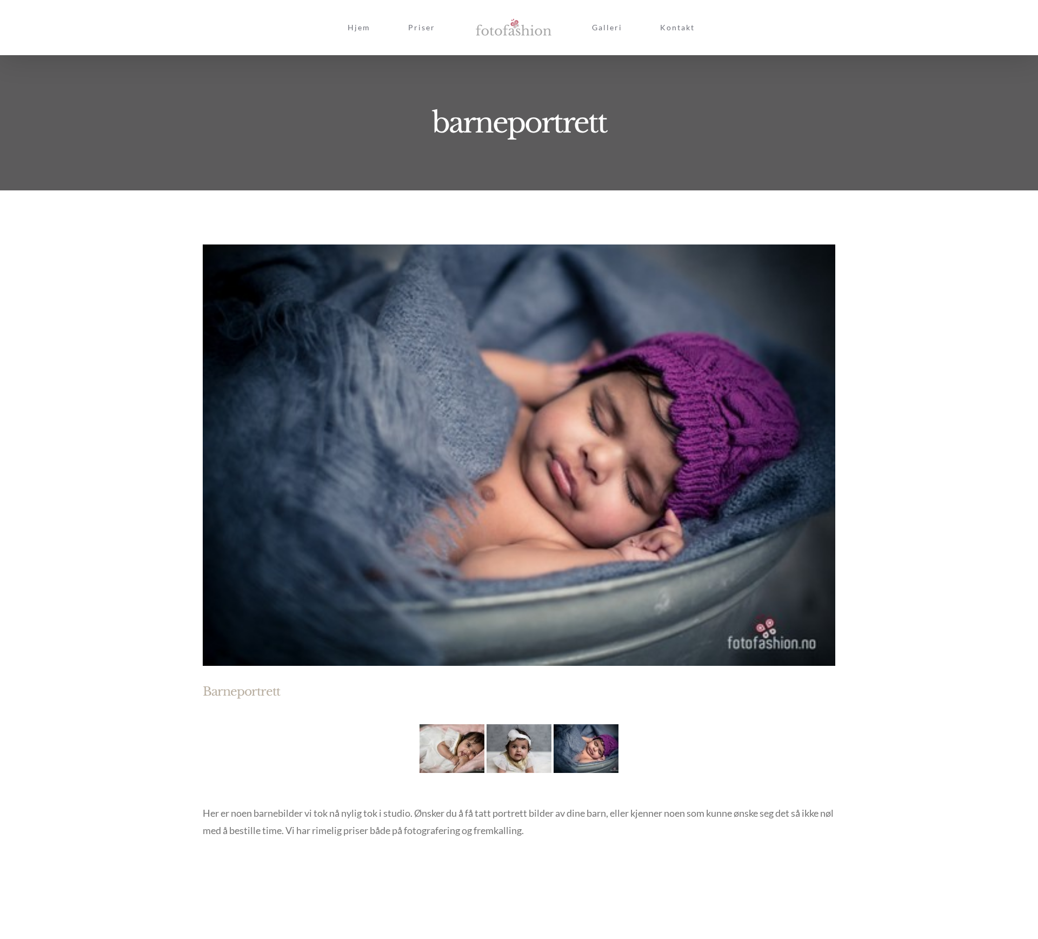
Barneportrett (241, 691)
